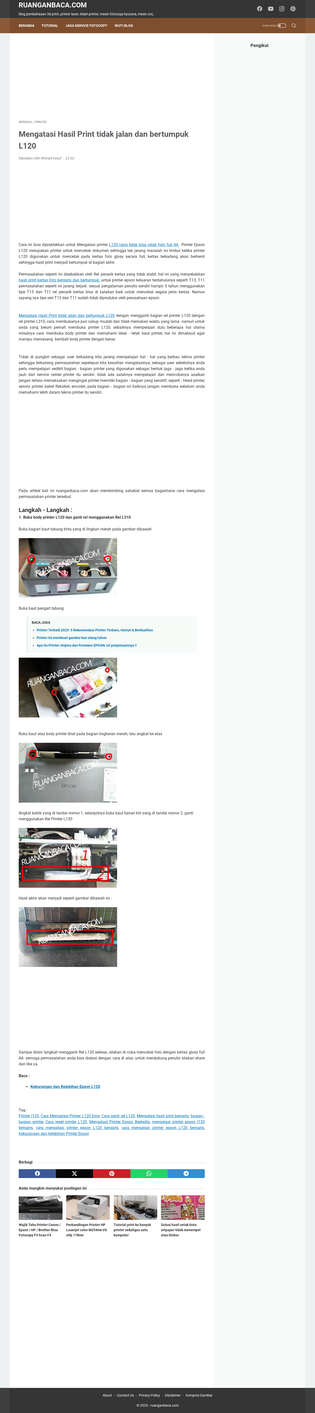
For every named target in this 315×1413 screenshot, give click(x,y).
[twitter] (74, 1173)
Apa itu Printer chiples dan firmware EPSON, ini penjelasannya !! (87, 645)
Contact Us (125, 1395)
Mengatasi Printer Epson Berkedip (119, 1121)
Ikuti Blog (124, 26)
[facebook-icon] (259, 9)
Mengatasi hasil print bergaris (163, 1116)
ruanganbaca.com (53, 5)
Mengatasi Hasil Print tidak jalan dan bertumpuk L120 (67, 315)
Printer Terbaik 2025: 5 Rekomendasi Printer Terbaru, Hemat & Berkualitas (95, 630)
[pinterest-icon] (292, 9)
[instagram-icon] (281, 9)
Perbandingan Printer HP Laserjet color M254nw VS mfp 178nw (86, 1230)
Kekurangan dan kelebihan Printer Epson (54, 1133)
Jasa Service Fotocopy (86, 26)
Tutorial (50, 26)
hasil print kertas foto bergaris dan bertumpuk (59, 280)
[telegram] (186, 1173)
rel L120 (128, 1116)
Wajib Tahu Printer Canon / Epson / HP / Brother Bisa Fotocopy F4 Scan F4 (40, 1230)
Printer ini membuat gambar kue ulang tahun (72, 638)
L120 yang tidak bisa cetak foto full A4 (143, 244)
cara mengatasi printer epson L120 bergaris (77, 1127)
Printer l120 (29, 1116)
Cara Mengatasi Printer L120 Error (70, 1116)
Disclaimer (173, 1395)
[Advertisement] (112, 76)
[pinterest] (111, 1173)
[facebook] (37, 1173)
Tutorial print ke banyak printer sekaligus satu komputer (132, 1230)
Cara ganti (111, 1116)
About (107, 1395)
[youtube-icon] (270, 9)
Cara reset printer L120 (66, 1121)
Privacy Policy (149, 1395)
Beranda (26, 26)
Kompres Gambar (199, 1395)
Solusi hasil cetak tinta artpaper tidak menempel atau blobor (181, 1230)
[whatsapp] (149, 1173)
